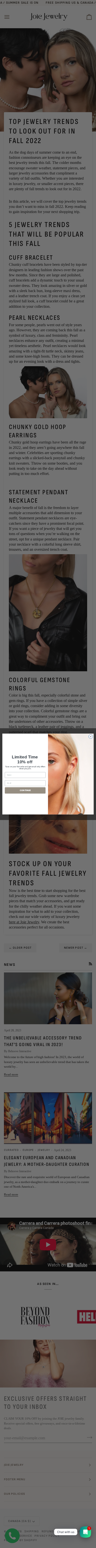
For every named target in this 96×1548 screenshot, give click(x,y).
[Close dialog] (91, 736)
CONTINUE (25, 790)
